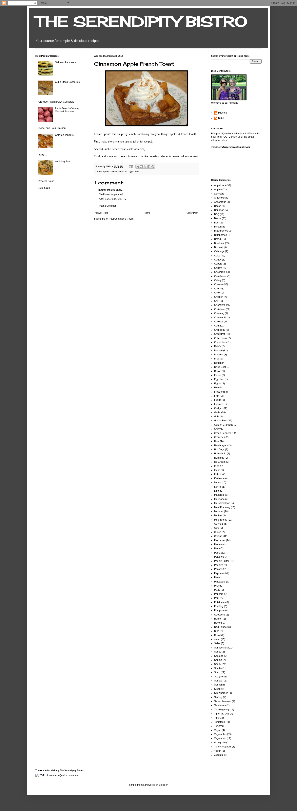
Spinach (218, 680)
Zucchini (218, 755)
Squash (218, 684)
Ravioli (218, 622)
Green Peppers (222, 433)
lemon (217, 482)
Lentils (217, 486)
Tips (216, 717)
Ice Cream (219, 461)
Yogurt (217, 750)
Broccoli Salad (46, 181)
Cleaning (219, 313)
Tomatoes (219, 722)
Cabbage (219, 251)
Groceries (219, 437)
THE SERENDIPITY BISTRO (141, 21)
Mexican (218, 511)
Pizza (217, 589)
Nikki (221, 118)
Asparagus (220, 202)
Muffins (218, 515)
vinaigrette (220, 742)
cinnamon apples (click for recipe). (133, 141)
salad (217, 639)
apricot (218, 193)
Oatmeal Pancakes (65, 62)
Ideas (217, 470)
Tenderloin (220, 705)
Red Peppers (221, 627)
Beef (216, 222)
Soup (217, 672)
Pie (216, 577)
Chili (216, 301)
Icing (216, 466)
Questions (219, 614)
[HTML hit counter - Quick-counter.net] (57, 775)
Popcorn (218, 594)
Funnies (218, 404)
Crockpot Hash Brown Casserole (56, 101)
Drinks (217, 371)
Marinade (219, 499)
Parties (218, 544)
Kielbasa (219, 478)
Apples (106, 171)
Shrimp (218, 660)
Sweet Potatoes (222, 701)
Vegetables (220, 734)
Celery (217, 280)
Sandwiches (221, 647)
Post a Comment (108, 205)
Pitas (217, 585)
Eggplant (219, 379)
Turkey (218, 726)
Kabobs (218, 474)
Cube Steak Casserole (67, 82)
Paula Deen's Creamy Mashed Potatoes (67, 110)
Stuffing (218, 697)
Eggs (131, 171)
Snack (217, 664)
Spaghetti (219, 676)
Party (217, 548)
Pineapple (219, 581)
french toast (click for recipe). (129, 149)
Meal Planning (222, 507)
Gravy (217, 428)
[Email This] (137, 167)
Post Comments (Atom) (121, 218)
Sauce (217, 651)
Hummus (219, 457)
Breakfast (122, 171)
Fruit (137, 171)
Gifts (216, 416)
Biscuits (218, 226)
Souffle (218, 668)
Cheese (218, 284)
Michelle (222, 112)
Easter (217, 375)
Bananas (219, 210)
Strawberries (221, 693)
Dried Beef (220, 367)
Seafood (218, 656)
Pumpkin (219, 610)
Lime (217, 490)
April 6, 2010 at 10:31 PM (112, 199)
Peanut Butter (221, 561)
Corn (217, 325)
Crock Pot (219, 334)
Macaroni (219, 494)
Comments (220, 317)
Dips (216, 358)
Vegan (217, 730)
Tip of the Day (221, 713)
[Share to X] (145, 167)
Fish (216, 387)
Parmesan (219, 540)
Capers (218, 263)
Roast (217, 635)
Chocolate (219, 305)
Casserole (219, 272)
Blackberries (221, 230)
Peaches (219, 556)
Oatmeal (218, 523)
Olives (217, 532)
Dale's (217, 346)
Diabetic (218, 354)
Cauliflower (220, 276)
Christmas (219, 309)
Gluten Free (220, 420)
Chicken (218, 296)
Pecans (218, 569)
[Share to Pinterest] (153, 167)
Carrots (218, 268)
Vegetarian (220, 738)
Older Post (192, 213)
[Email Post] (130, 166)
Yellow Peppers (222, 746)
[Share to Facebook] (149, 167)
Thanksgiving (221, 709)
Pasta (217, 552)
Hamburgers (221, 445)
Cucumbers (220, 342)
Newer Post (101, 213)
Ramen (218, 618)
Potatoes (219, 602)
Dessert (218, 350)
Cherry (218, 288)
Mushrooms (220, 519)
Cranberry (219, 329)
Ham (216, 441)
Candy (217, 259)
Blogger (163, 784)
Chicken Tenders (64, 135)
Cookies (218, 321)
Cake (217, 255)
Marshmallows (222, 503)
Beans (217, 218)
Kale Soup (44, 187)
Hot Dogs (219, 449)
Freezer (218, 391)
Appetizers (220, 185)
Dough (218, 362)
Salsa (217, 643)
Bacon (217, 206)
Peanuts (218, 565)
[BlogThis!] (141, 167)
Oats (216, 527)
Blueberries (220, 235)
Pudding (218, 606)
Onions (218, 536)
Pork (216, 598)
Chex (217, 292)
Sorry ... (42, 154)
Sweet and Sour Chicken (52, 128)
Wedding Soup (63, 161)
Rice (216, 631)
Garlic (217, 412)
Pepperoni (220, 573)
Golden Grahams (223, 424)
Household (220, 453)
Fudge (217, 400)
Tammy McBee (106, 189)
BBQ (216, 214)
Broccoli (218, 247)
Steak (217, 689)
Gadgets (218, 408)
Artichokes (220, 197)
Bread (114, 171)
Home (147, 213)
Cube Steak (220, 338)
